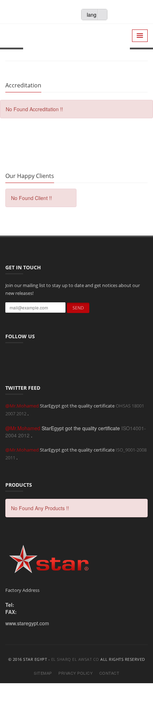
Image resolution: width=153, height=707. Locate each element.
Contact (109, 673)
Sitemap (43, 673)
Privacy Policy (75, 673)
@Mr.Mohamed (22, 406)
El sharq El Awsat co (75, 659)
